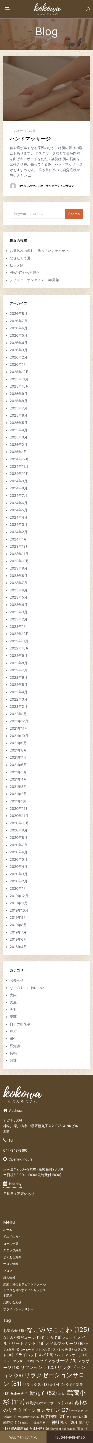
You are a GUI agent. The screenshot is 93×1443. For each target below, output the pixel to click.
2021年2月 (18, 794)
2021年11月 (19, 728)
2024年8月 (18, 488)
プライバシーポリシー (18, 1309)
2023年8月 (18, 575)
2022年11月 (19, 641)
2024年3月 (18, 524)
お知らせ (17, 980)
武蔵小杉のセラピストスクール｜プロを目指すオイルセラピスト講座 (24, 1289)
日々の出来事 (20, 1024)
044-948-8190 (70, 1437)
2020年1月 (18, 888)
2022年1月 (18, 714)
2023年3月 (18, 612)
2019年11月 (19, 903)
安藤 (13, 1016)
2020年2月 (18, 881)
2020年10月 (19, 823)
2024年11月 (19, 466)
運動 (71, 1428)
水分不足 (77, 1410)
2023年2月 (18, 619)
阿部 (13, 1060)
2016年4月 (18, 947)
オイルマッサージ (65, 1343)
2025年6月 (18, 415)
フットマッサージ (18, 1361)
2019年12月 (19, 896)
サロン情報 (10, 1264)
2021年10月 (19, 736)
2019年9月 (18, 917)
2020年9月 (18, 830)
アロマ (70, 1337)
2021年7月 (18, 757)
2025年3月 (18, 437)
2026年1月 (18, 364)
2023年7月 (18, 583)
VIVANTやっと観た (25, 272)
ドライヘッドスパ (33, 1354)
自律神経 (39, 1429)
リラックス (36, 1384)
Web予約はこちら (23, 1437)
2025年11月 (19, 379)
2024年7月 (18, 495)
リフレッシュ (38, 1367)
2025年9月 (18, 393)
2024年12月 (19, 459)
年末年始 (20, 1394)
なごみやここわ (58, 1329)
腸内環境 (19, 1428)
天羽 (13, 1009)
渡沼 (13, 1031)
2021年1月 (18, 801)
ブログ (7, 1271)
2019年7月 (18, 932)
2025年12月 (19, 372)
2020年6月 (18, 852)
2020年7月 (18, 845)
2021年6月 (18, 765)
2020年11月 (19, 815)
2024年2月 (18, 532)
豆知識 (15, 1046)
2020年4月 (18, 866)
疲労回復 (53, 1416)
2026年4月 (18, 343)
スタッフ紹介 (12, 1250)
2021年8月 (18, 750)
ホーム (7, 1229)
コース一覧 (10, 1243)
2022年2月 (18, 706)
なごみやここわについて (29, 987)
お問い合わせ (12, 1302)
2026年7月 (18, 321)
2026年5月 (18, 335)
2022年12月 (19, 633)
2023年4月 (18, 604)
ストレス (44, 1349)
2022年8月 (18, 663)
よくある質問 (12, 1257)
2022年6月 (18, 677)
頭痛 (82, 1428)
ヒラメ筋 (17, 265)
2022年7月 (18, 670)
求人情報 (9, 1277)
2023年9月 (18, 568)
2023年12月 (19, 546)
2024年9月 (18, 481)
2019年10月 (19, 910)
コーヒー (27, 1349)
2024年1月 (18, 539)
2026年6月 (18, 328)
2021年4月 (18, 779)
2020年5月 (18, 859)
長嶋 (13, 1053)
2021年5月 (18, 772)
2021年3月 (18, 786)
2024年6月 (18, 503)
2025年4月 (18, 430)
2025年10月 (19, 386)
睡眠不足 (42, 1423)
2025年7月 (18, 408)
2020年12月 (19, 808)
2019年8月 (18, 925)
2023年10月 (19, 561)
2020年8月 (18, 837)
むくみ (51, 1337)
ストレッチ (63, 1349)
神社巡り (64, 1422)
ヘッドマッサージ (56, 1360)
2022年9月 (18, 655)
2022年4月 (18, 692)
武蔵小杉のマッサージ (47, 1403)
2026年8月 (18, 313)
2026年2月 (18, 357)
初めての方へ (12, 1236)
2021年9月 (18, 743)
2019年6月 (18, 939)
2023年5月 (18, 597)
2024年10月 (19, 473)
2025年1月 (18, 452)
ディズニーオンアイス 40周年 (34, 280)
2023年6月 (18, 590)
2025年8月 (18, 401)
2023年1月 (18, 626)
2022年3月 (18, 699)
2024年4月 (18, 517)
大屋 (13, 1002)
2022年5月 (18, 684)
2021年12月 (19, 721)
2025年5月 (18, 422)
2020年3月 (18, 874)
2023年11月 (19, 554)
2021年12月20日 (24, 130)
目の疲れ (75, 1417)
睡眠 (27, 1423)
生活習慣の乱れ (29, 1417)
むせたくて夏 (20, 258)
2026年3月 (18, 350)
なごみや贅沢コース (22, 1338)
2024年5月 (18, 510)
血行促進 (58, 1428)
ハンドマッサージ (30, 139)
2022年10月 (19, 648)
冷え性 (57, 1385)
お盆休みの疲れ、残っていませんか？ (39, 250)
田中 (13, 1038)
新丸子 (43, 1393)
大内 (13, 995)
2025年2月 (18, 444)
